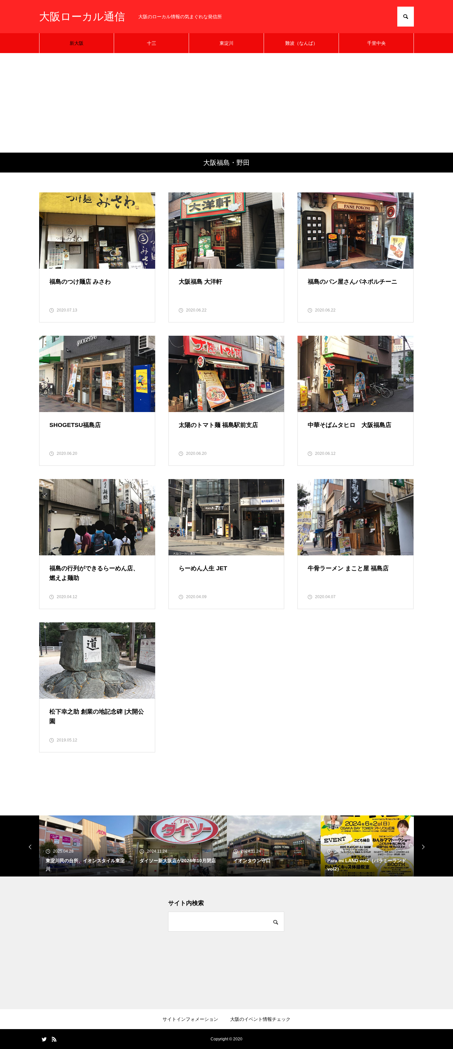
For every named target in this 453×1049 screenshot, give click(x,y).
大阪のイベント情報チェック (260, 1019)
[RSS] (54, 1039)
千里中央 (376, 43)
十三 (151, 43)
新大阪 (77, 43)
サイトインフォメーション (190, 1019)
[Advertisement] (226, 102)
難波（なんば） (301, 43)
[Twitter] (44, 1039)
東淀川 (226, 43)
